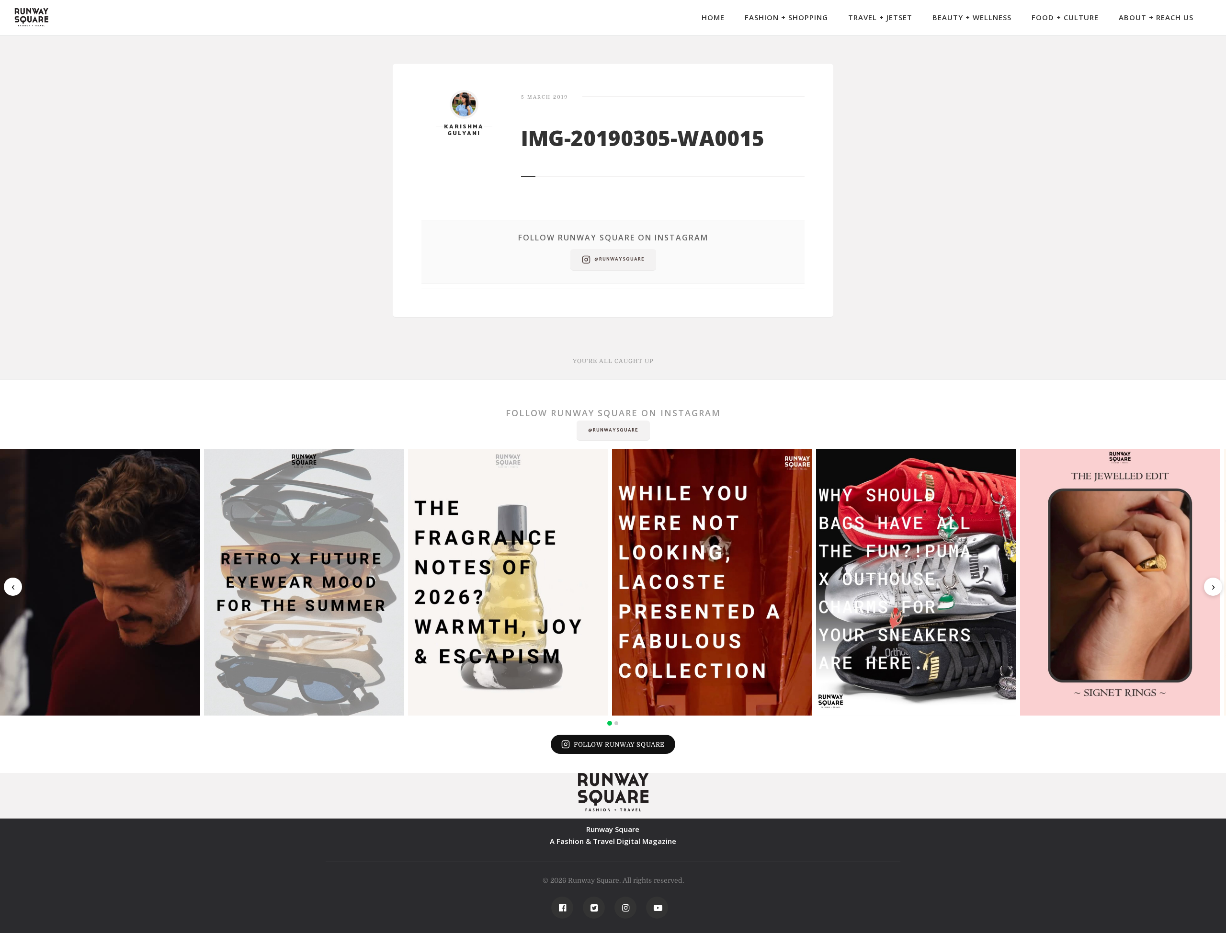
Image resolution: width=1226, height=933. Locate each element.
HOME (713, 17)
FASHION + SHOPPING (786, 17)
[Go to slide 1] (609, 723)
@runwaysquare (619, 259)
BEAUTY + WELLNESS (971, 17)
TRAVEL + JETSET (880, 17)
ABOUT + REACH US (1156, 17)
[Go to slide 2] (616, 723)
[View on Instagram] (100, 582)
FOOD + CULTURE (1065, 17)
